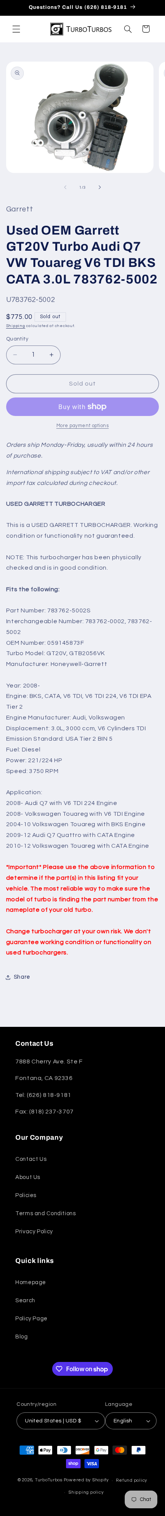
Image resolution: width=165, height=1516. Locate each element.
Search (25, 1300)
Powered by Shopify (86, 1480)
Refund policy (131, 1480)
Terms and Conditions (45, 1213)
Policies (25, 1195)
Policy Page (31, 1318)
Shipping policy (86, 1492)
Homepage (30, 1282)
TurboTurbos (49, 1480)
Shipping (15, 326)
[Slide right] (99, 187)
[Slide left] (65, 187)
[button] (16, 29)
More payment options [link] (82, 425)
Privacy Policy (34, 1231)
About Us (27, 1177)
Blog (21, 1337)
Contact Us (30, 1159)
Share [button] (22, 977)
